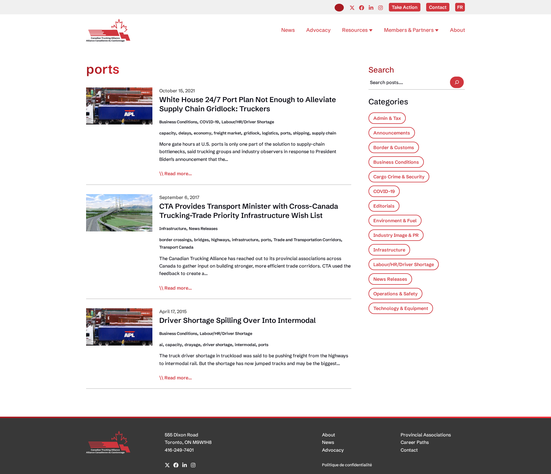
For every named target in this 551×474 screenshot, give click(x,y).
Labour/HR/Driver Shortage (248, 121)
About (328, 435)
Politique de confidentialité (347, 464)
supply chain (324, 133)
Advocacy (333, 450)
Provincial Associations (426, 435)
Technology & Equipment (400, 308)
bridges (201, 239)
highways (220, 239)
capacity (167, 133)
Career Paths (415, 442)
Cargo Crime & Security (398, 177)
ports (285, 133)
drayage (192, 344)
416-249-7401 (179, 450)
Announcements (391, 133)
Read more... (178, 173)
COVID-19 (209, 121)
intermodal (245, 344)
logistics (270, 133)
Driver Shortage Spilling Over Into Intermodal (237, 320)
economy (202, 133)
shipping (301, 133)
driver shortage (217, 344)
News (328, 442)
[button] (339, 7)
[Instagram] (380, 7)
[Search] (457, 82)
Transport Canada (176, 247)
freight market (227, 133)
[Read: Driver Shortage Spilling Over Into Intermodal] (119, 326)
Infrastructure (172, 228)
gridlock (251, 133)
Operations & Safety (395, 294)
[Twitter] (352, 7)
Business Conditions (178, 121)
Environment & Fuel (395, 220)
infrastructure (245, 239)
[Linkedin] (371, 7)
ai (161, 344)
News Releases (203, 228)
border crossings (175, 239)
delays (185, 133)
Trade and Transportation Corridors (307, 239)
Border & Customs (393, 147)
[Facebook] (361, 7)
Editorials (384, 206)
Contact (409, 450)
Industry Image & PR (396, 235)
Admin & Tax (387, 118)
